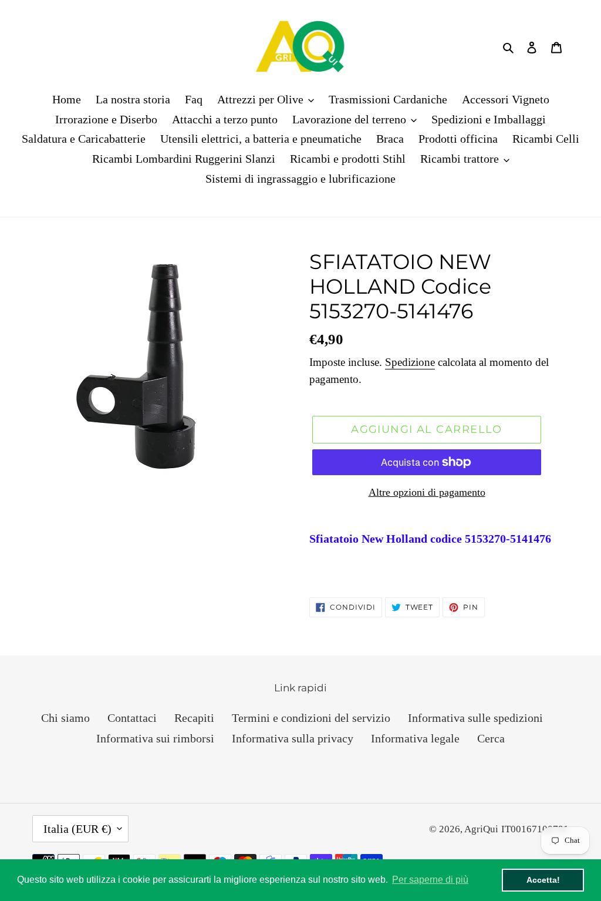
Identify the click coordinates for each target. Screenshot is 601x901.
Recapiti (194, 717)
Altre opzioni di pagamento (427, 492)
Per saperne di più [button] (430, 880)
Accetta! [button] (543, 880)
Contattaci (132, 717)
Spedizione (410, 362)
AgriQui (481, 829)
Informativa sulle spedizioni (475, 717)
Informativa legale (415, 738)
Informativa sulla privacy (292, 738)
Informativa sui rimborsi (155, 738)
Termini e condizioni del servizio (311, 717)
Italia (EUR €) (77, 828)
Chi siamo (65, 717)
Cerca (491, 738)
